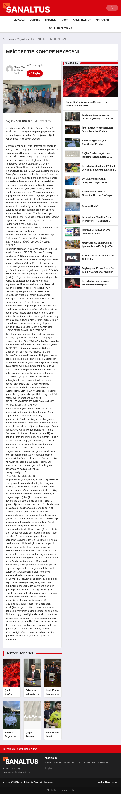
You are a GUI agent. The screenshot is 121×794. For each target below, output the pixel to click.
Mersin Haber (53, 790)
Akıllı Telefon (82, 19)
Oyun (65, 19)
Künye (47, 762)
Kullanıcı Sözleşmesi (64, 762)
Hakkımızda (83, 762)
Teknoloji (18, 19)
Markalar (102, 19)
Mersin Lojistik (68, 790)
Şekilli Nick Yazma (60, 28)
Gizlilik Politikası (100, 762)
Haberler (51, 19)
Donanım (35, 19)
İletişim (48, 768)
